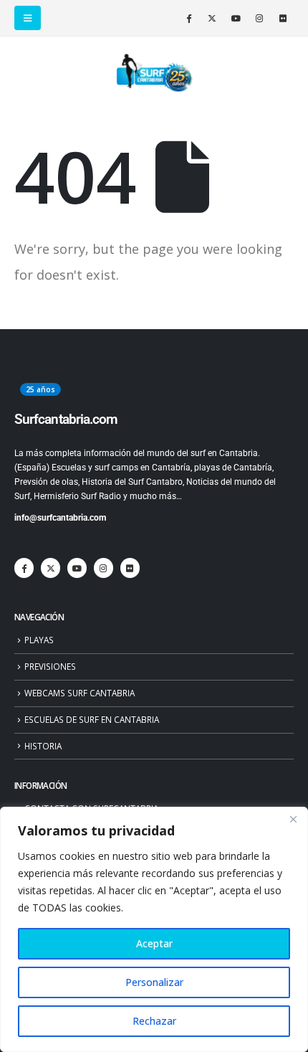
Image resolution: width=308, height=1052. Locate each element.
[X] (212, 18)
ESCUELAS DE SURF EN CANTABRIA (91, 719)
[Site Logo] (154, 73)
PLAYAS (39, 639)
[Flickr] (283, 18)
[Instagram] (259, 18)
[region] (154, 929)
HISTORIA (43, 746)
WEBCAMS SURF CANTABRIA (79, 692)
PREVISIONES (50, 666)
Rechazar (154, 1021)
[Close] (293, 819)
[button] (27, 18)
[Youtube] (236, 18)
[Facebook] (188, 18)
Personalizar (154, 982)
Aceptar (154, 943)
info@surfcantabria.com (60, 518)
